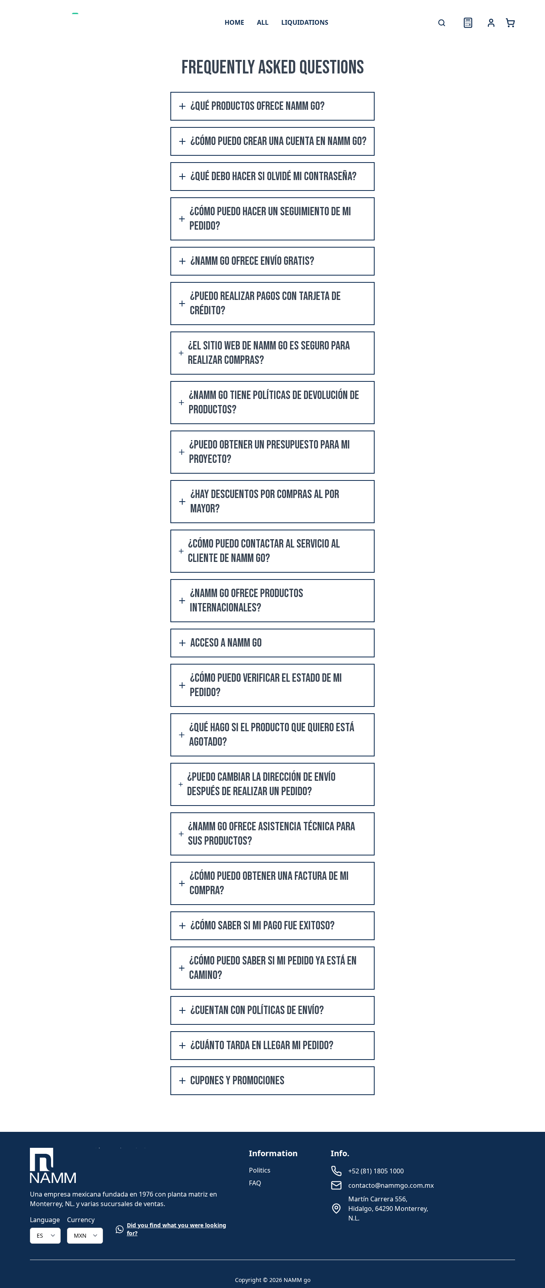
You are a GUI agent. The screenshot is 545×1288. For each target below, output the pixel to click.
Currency (81, 1219)
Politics (260, 1170)
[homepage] (63, 23)
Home (234, 22)
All (263, 22)
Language (45, 1219)
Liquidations (304, 22)
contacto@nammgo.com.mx (391, 1185)
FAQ (255, 1183)
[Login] (491, 23)
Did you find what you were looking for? (176, 1229)
